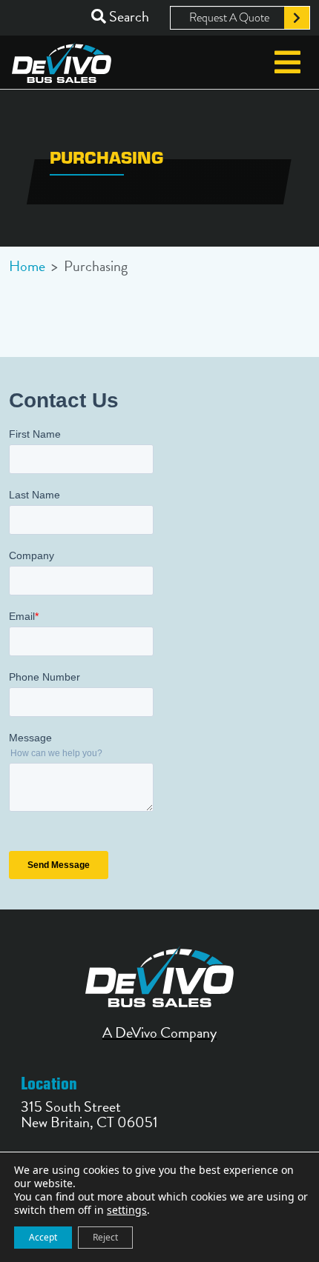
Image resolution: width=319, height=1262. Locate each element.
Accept (43, 1237)
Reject (105, 1237)
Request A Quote (229, 18)
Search (127, 16)
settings (127, 1210)
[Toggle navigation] (287, 62)
